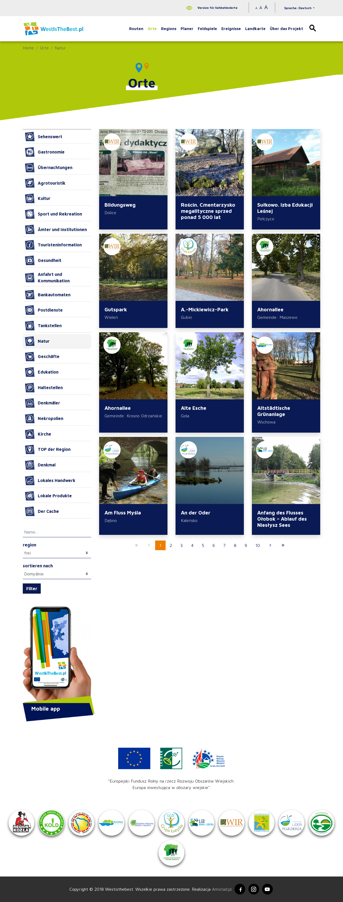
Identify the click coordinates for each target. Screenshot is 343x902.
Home (28, 47)
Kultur (44, 198)
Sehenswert (50, 136)
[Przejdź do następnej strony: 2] (270, 545)
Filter (31, 588)
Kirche (44, 434)
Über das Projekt (286, 28)
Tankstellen (50, 325)
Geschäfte (48, 356)
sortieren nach (38, 565)
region (29, 544)
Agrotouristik (51, 183)
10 (257, 545)
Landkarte (255, 28)
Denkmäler (49, 402)
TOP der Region (54, 449)
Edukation (48, 372)
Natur (60, 47)
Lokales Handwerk (56, 480)
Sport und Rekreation (60, 213)
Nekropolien (50, 418)
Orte (152, 28)
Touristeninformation (60, 244)
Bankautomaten (54, 294)
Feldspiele (207, 28)
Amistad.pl (222, 889)
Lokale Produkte (55, 495)
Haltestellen (50, 387)
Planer (187, 28)
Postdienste (50, 310)
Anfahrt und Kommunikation (54, 277)
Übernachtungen (55, 167)
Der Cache (48, 511)
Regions (168, 28)
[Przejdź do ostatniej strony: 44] (283, 545)
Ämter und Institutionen (62, 229)
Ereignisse (231, 28)
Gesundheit (49, 260)
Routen (136, 28)
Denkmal (46, 464)
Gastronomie (51, 151)
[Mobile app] (57, 655)
